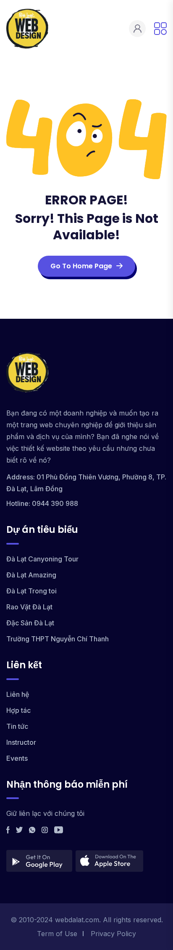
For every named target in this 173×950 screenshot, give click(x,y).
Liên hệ (17, 694)
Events (17, 758)
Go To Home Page (81, 266)
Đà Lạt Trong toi (31, 591)
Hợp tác (18, 710)
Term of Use (57, 933)
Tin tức (17, 726)
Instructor (21, 742)
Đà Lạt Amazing (31, 575)
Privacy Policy (113, 933)
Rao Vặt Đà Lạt (29, 607)
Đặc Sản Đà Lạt (30, 623)
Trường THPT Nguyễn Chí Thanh (57, 639)
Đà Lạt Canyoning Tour (42, 559)
